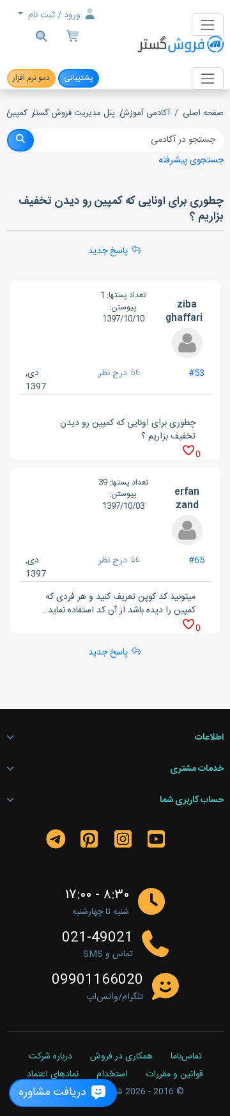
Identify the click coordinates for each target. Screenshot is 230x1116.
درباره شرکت (50, 1057)
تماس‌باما (186, 1057)
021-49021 (97, 938)
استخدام (112, 1075)
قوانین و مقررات (174, 1075)
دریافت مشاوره (54, 1092)
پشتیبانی (78, 78)
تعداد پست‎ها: (126, 295)
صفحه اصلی (203, 113)
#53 (196, 373)
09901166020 (97, 980)
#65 (196, 560)
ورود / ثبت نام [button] (54, 15)
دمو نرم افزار (31, 78)
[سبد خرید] (73, 38)
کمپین (16, 113)
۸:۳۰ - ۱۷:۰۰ (97, 895)
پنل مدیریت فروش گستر (73, 113)
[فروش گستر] (180, 45)
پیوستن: (123, 307)
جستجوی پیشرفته (191, 160)
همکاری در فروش (121, 1057)
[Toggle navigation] (207, 24)
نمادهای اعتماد (53, 1075)
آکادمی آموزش (144, 113)
